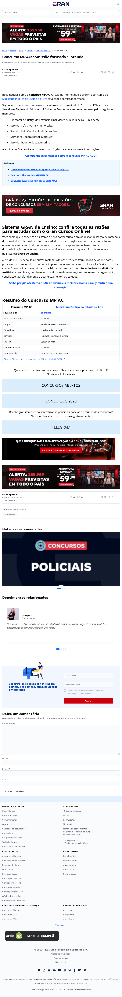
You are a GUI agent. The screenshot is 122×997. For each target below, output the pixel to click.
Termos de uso (61, 958)
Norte (13, 51)
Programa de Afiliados (13, 838)
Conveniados (8, 833)
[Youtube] (59, 970)
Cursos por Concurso (12, 878)
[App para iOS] (49, 970)
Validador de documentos (14, 829)
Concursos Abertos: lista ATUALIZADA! (30, 175)
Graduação (7, 869)
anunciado (46, 312)
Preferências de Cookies (13, 847)
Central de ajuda (73, 811)
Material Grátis (70, 860)
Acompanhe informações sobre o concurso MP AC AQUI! (61, 155)
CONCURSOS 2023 (60, 401)
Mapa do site (61, 962)
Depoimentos (69, 856)
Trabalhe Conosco (10, 842)
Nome (5, 758)
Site (4, 779)
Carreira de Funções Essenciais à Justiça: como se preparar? (40, 169)
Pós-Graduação (9, 874)
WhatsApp (70, 820)
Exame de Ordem (10, 865)
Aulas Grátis (69, 869)
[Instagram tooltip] (64, 970)
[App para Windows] (38, 970)
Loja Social (7, 824)
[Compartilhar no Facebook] (101, 72)
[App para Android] (54, 970)
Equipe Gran (12, 70)
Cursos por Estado (11, 887)
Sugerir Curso (69, 874)
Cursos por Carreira (11, 883)
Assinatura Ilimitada (11, 856)
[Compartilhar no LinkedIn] (108, 72)
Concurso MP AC (43, 51)
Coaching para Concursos (14, 860)
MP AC (30, 51)
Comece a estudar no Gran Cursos (61, 450)
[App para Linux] (44, 970)
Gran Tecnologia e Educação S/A (42, 979)
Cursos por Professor (12, 892)
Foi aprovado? (76, 841)
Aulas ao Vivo (69, 865)
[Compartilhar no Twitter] (105, 72)
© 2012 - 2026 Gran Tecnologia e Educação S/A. (61, 950)
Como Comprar (9, 820)
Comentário (8, 723)
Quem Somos (8, 811)
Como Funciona (9, 815)
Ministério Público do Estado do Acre (24, 99)
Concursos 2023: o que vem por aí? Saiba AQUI (34, 180)
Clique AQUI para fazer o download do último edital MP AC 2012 (34, 359)
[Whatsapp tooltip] (69, 970)
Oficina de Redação (11, 896)
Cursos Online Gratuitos (13, 901)
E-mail (6, 769)
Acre (21, 51)
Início (4, 51)
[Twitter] (79, 970)
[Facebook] (74, 970)
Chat (67, 815)
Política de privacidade (61, 954)
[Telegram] (84, 970)
